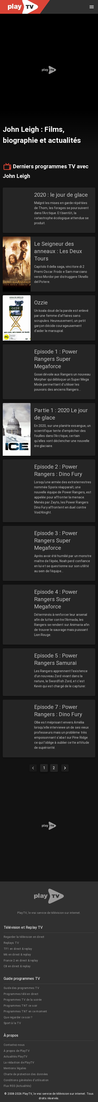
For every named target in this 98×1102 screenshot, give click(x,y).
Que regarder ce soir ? (18, 1017)
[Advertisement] (49, 70)
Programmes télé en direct (21, 994)
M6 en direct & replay (17, 954)
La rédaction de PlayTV (19, 1062)
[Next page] (65, 768)
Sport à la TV (12, 1023)
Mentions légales (15, 1068)
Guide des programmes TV (21, 988)
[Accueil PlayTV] (49, 897)
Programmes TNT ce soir (20, 1005)
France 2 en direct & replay (21, 960)
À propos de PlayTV (17, 1050)
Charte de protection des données (26, 1074)
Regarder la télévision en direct (24, 937)
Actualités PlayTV (16, 1056)
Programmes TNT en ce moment (25, 1011)
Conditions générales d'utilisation (26, 1080)
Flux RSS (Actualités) (17, 1086)
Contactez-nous (14, 1045)
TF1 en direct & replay (18, 948)
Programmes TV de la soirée (22, 999)
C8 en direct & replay (17, 966)
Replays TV (11, 943)
